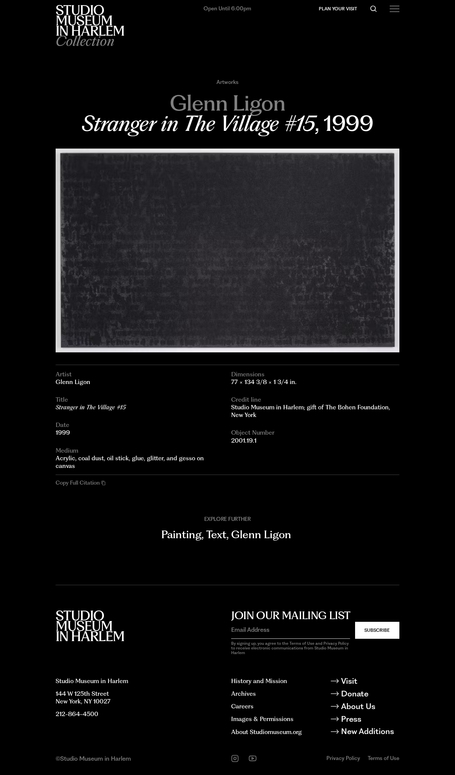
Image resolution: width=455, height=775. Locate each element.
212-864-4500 (77, 713)
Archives (243, 693)
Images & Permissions (262, 718)
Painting (181, 534)
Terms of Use (383, 758)
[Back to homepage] (90, 20)
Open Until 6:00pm (227, 8)
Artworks (227, 82)
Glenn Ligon (261, 534)
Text (216, 534)
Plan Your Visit (338, 8)
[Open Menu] (394, 9)
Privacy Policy (343, 758)
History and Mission (259, 680)
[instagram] (235, 758)
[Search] (373, 9)
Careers (242, 706)
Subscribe (377, 630)
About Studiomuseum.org (266, 731)
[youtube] (252, 758)
